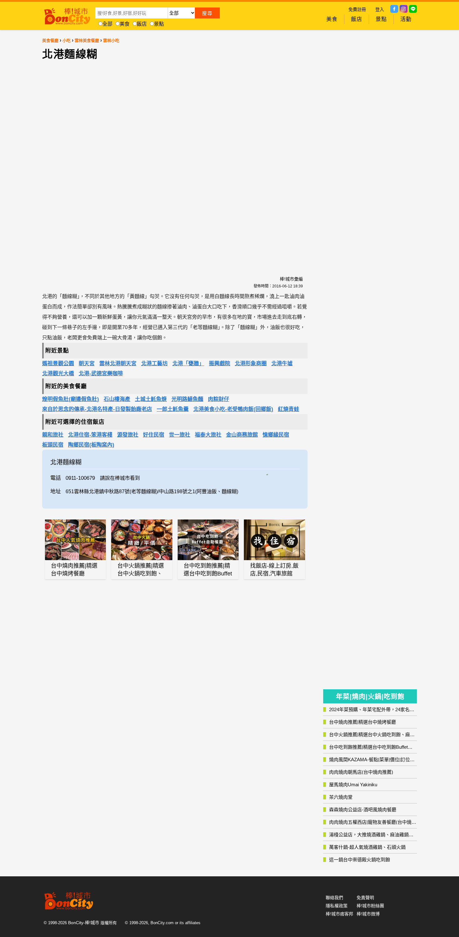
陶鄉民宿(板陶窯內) (91, 445)
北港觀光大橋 (58, 374)
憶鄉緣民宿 (276, 435)
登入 (379, 9)
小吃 (66, 40)
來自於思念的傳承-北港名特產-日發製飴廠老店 (97, 409)
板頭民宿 (52, 445)
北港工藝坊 (154, 364)
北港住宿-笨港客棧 (90, 435)
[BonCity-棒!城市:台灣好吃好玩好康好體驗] (67, 15)
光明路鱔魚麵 (187, 399)
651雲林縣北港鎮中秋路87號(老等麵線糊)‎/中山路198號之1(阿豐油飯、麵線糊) (152, 491)
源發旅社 (127, 435)
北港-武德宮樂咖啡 (101, 374)
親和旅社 (52, 435)
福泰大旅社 (208, 435)
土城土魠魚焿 (151, 399)
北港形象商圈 (251, 364)
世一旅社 (179, 435)
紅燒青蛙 (288, 409)
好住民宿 (153, 435)
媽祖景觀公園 (58, 364)
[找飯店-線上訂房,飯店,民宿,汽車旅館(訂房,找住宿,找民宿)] (274, 539)
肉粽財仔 (218, 399)
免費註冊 (357, 9)
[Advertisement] (122, 164)
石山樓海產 (117, 399)
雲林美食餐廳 (87, 40)
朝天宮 (87, 364)
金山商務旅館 (242, 435)
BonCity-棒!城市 (83, 922)
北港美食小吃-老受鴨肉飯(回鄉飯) (233, 409)
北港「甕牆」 (188, 364)
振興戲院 (219, 364)
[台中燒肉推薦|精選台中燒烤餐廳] (75, 539)
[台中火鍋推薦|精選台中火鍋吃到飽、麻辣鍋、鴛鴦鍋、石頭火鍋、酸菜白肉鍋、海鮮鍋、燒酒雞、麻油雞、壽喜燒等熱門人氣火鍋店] (141, 539)
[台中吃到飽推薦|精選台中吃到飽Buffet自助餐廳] (208, 539)
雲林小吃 (111, 40)
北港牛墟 (282, 364)
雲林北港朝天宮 (117, 364)
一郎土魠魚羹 (173, 409)
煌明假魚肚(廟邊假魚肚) (70, 399)
